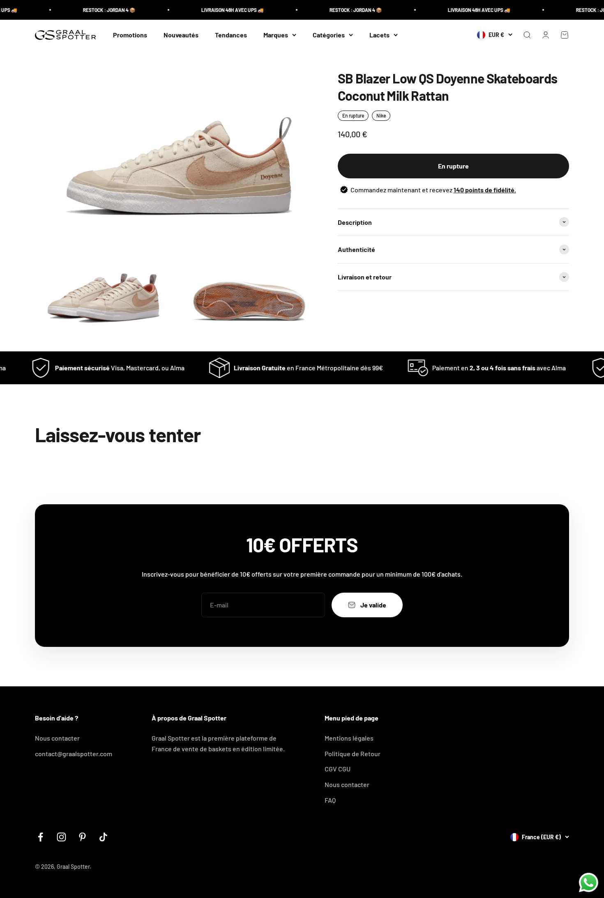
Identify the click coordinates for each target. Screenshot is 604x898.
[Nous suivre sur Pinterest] (82, 837)
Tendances (231, 35)
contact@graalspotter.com (73, 753)
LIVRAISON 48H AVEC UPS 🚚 (221, 10)
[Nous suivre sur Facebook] (40, 837)
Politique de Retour (352, 753)
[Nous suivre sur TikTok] (103, 837)
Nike (381, 115)
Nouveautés (181, 35)
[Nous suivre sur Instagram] (61, 837)
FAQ (330, 800)
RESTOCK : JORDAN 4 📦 (97, 10)
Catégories (329, 35)
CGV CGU (337, 769)
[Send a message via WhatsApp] (588, 882)
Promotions (130, 35)
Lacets (379, 35)
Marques (275, 35)
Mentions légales (349, 738)
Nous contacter (57, 738)
